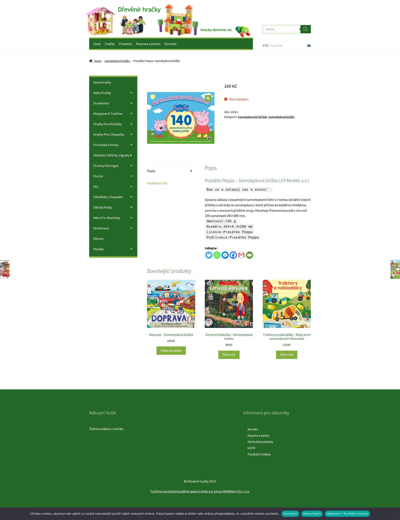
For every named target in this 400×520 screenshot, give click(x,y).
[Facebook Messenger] (225, 255)
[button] (208, 98)
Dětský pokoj (102, 207)
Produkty (125, 44)
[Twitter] (208, 255)
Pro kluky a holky (106, 145)
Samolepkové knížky (117, 61)
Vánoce (98, 238)
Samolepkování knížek (252, 117)
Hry (95, 186)
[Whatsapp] (217, 255)
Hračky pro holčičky (107, 124)
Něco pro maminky (106, 218)
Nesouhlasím (312, 513)
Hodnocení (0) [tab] (157, 183)
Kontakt (171, 44)
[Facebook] (233, 255)
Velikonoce (101, 228)
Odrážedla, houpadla (108, 197)
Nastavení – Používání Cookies (347, 513)
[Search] (305, 29)
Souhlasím (290, 513)
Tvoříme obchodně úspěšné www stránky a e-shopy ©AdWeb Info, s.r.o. (200, 491)
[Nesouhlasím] (395, 514)
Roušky (98, 249)
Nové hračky (102, 82)
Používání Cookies (259, 454)
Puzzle (98, 176)
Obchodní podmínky (260, 442)
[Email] (249, 255)
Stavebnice (101, 103)
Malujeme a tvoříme (107, 113)
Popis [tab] (151, 171)
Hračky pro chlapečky (108, 134)
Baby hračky (102, 93)
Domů (97, 61)
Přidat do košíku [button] (171, 350)
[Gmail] (241, 255)
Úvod (96, 44)
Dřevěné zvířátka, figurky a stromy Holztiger (112, 160)
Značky (110, 44)
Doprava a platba (148, 44)
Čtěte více (228, 354)
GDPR (251, 448)
